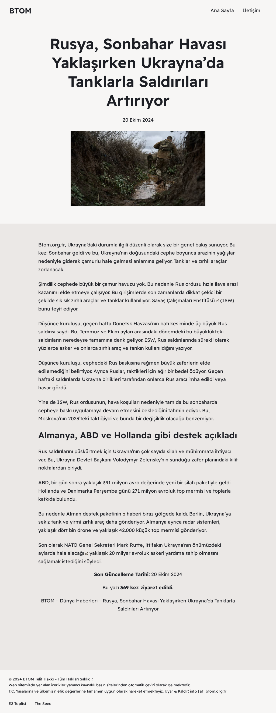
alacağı (76, 553)
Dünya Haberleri (79, 601)
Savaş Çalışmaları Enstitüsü (183, 300)
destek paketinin (102, 514)
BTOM (20, 10)
